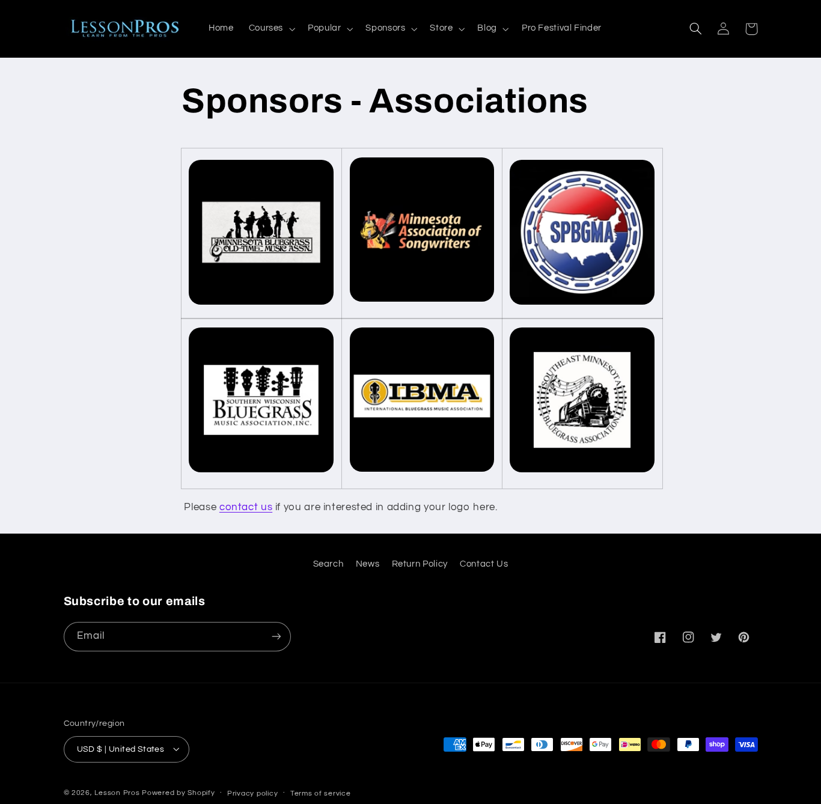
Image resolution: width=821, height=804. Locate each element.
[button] (270, 29)
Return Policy (420, 563)
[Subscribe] (276, 636)
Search (328, 563)
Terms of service (320, 793)
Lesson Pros (116, 792)
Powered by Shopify (178, 792)
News (368, 563)
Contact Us (484, 563)
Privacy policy (252, 793)
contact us (245, 507)
